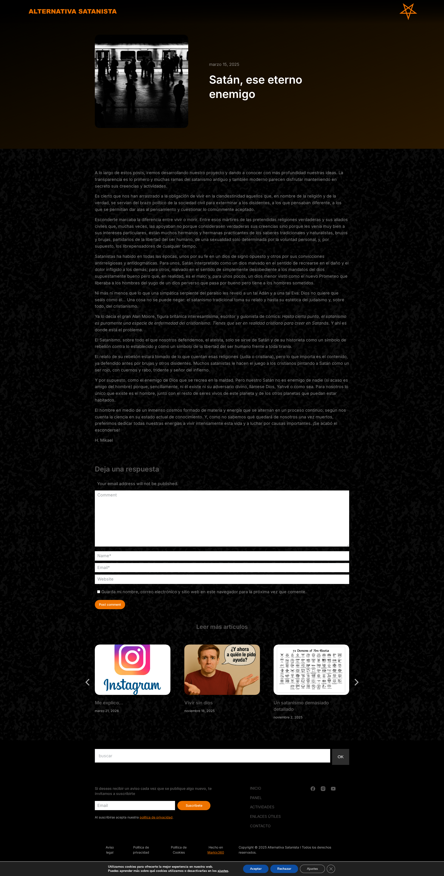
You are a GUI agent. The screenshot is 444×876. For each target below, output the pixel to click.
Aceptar (256, 869)
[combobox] (212, 756)
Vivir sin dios (198, 702)
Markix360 (215, 852)
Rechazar (284, 869)
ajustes (223, 871)
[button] (87, 682)
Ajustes (312, 869)
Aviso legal (110, 849)
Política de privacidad (141, 849)
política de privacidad (156, 817)
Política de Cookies (179, 849)
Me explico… (109, 702)
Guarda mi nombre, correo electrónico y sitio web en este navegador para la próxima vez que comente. (203, 591)
